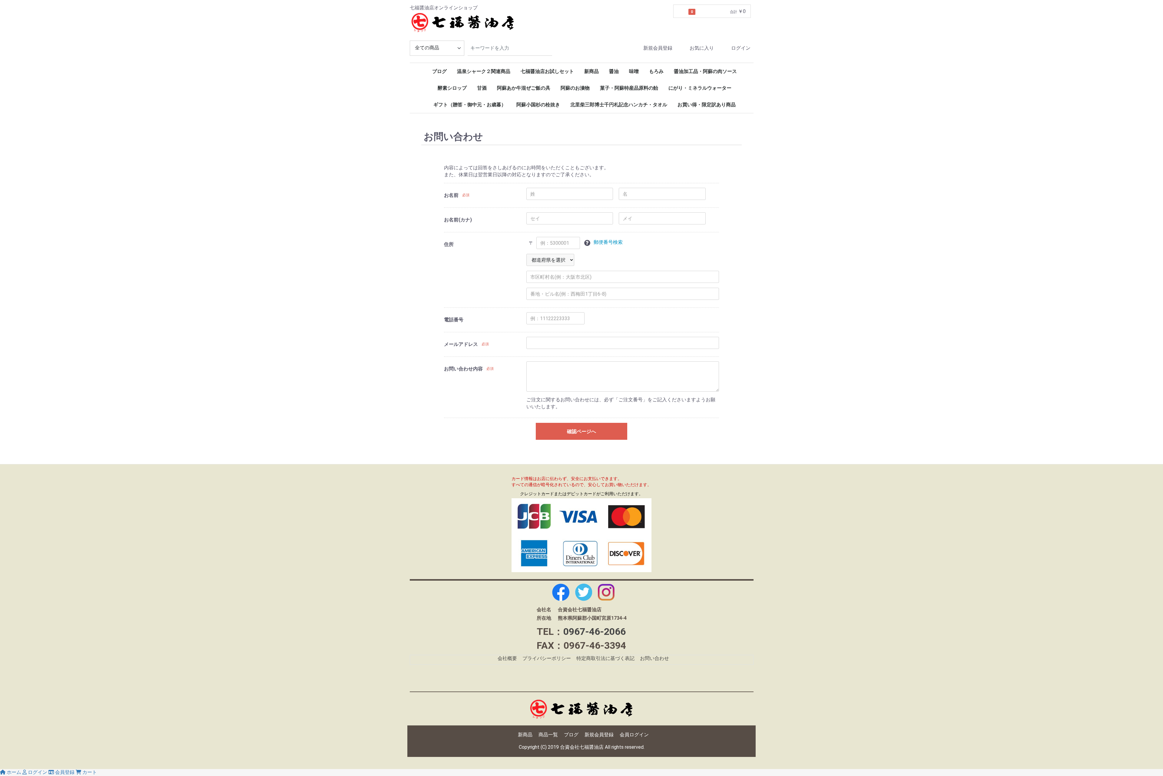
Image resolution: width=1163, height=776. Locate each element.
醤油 (614, 71)
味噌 (634, 71)
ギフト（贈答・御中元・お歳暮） (469, 105)
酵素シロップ (452, 88)
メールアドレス (461, 344)
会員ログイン (634, 735)
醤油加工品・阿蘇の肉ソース (705, 71)
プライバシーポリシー (546, 659)
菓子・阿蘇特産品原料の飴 (629, 88)
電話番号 (453, 320)
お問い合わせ (654, 659)
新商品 (591, 71)
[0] (681, 11)
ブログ (439, 71)
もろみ (656, 71)
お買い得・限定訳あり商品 (707, 105)
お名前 (451, 195)
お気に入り (702, 48)
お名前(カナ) (458, 220)
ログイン (740, 48)
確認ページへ (581, 431)
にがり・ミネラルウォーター (699, 88)
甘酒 (482, 88)
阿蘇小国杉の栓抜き (538, 105)
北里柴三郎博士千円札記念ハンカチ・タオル (618, 105)
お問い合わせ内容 (463, 369)
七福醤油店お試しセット (547, 71)
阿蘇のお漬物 (575, 88)
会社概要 (507, 659)
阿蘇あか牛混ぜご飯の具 (523, 88)
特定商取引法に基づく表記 (605, 659)
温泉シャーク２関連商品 (483, 71)
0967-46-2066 (594, 631)
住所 (449, 244)
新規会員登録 (657, 48)
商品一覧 (548, 735)
